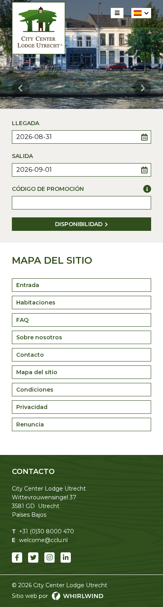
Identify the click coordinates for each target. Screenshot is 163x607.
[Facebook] (17, 557)
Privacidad (31, 407)
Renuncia (30, 424)
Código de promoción (48, 188)
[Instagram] (49, 557)
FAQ (22, 319)
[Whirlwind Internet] (77, 596)
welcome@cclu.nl (43, 540)
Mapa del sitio (36, 372)
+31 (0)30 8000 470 (46, 531)
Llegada (25, 123)
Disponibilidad (78, 224)
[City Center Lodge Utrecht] (38, 28)
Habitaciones (35, 302)
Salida (22, 156)
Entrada (27, 285)
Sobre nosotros (39, 337)
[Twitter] (33, 557)
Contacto (30, 354)
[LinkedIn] (66, 557)
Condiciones (34, 389)
